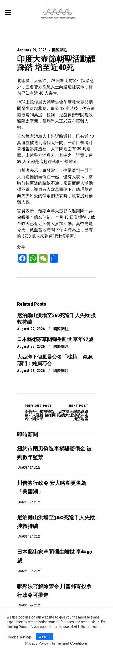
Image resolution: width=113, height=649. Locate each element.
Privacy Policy (36, 643)
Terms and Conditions (70, 643)
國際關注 (60, 50)
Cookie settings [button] (20, 637)
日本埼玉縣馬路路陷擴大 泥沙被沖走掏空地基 (72, 412)
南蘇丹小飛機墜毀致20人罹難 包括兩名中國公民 (40, 412)
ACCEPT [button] (44, 637)
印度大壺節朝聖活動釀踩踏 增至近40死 (56, 63)
